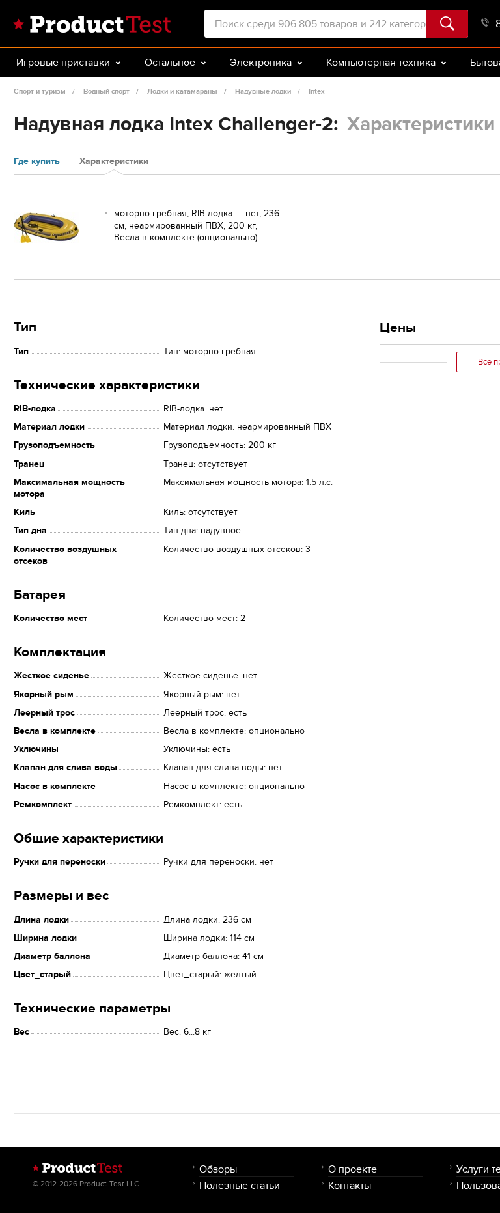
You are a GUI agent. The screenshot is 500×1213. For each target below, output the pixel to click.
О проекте (352, 1169)
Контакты (349, 1185)
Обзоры (218, 1169)
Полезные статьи (239, 1185)
